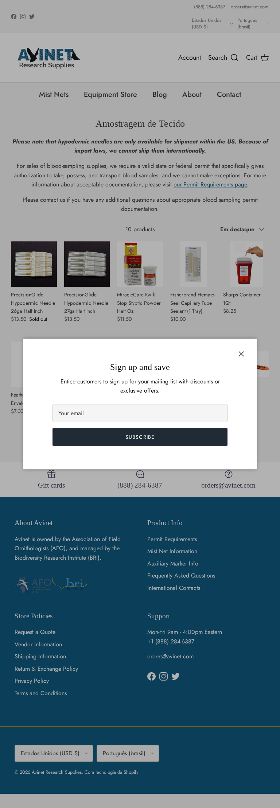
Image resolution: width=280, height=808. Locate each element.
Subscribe (140, 437)
